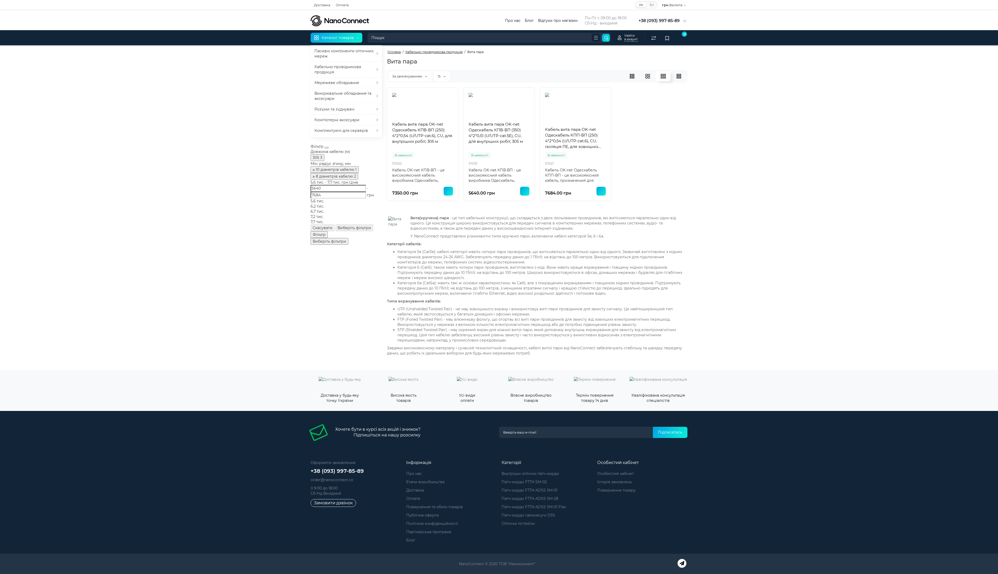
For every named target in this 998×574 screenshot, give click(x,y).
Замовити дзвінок (333, 502)
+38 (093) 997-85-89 (659, 20)
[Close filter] (327, 148)
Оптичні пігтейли (518, 523)
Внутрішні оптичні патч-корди (530, 473)
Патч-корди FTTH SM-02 (524, 482)
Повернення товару (616, 490)
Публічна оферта (422, 515)
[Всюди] (596, 38)
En (652, 5)
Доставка (322, 5)
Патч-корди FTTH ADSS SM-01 (529, 490)
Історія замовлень (614, 482)
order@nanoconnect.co (332, 480)
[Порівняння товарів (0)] (653, 37)
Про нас (513, 20)
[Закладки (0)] (667, 37)
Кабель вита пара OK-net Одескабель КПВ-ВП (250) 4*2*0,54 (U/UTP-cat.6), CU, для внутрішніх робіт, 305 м (422, 133)
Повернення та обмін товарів (434, 507)
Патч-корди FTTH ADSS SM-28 (530, 498)
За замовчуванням (407, 76)
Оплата (342, 5)
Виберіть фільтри (354, 227)
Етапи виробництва (425, 482)
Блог (529, 20)
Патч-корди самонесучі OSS (528, 515)
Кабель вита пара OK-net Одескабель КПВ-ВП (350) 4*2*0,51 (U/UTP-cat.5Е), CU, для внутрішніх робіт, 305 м (496, 133)
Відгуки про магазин (557, 20)
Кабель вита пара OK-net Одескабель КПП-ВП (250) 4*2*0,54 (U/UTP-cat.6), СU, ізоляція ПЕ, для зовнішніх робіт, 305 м (571, 138)
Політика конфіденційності (432, 523)
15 (439, 76)
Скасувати (322, 227)
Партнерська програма (428, 532)
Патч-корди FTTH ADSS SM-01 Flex (534, 507)
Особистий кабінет (615, 473)
